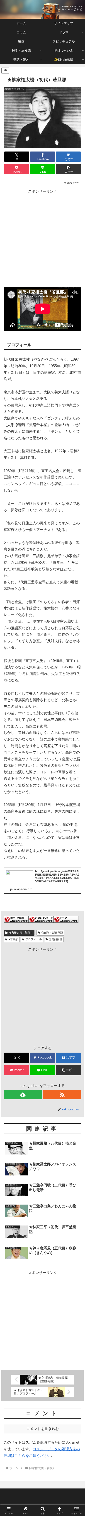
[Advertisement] (42, 237)
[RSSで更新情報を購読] (62, 1094)
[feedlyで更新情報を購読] (23, 1094)
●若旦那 (13, 939)
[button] (68, 169)
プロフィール (33, 939)
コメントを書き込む (42, 1429)
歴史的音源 (55, 939)
